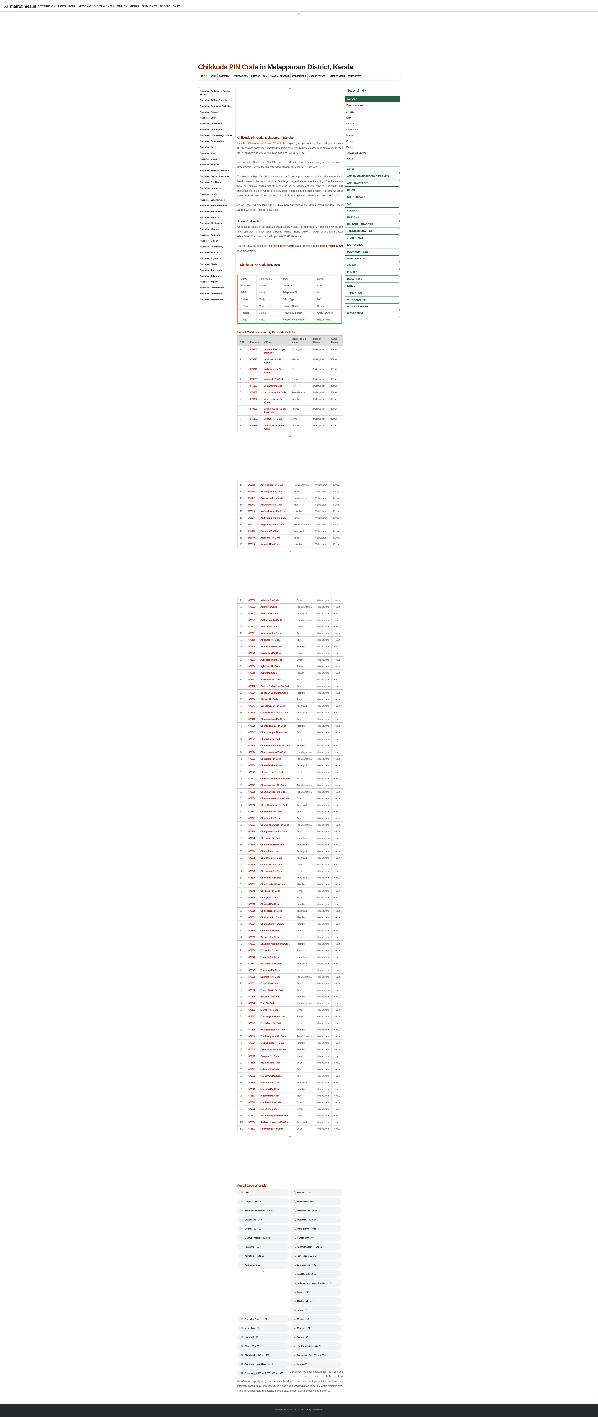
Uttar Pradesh (337, 76)
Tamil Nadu (354, 293)
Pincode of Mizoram (209, 229)
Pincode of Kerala (208, 194)
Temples (121, 6)
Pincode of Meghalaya (210, 223)
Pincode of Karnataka (210, 188)
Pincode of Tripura (208, 281)
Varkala (349, 158)
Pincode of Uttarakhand (211, 293)
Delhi (72, 6)
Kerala (203, 76)
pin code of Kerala (284, 245)
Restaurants (149, 6)
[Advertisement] (299, 36)
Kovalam (350, 123)
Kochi (348, 117)
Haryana (353, 217)
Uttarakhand (299, 76)
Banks (176, 6)
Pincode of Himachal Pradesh (214, 170)
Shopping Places (104, 6)
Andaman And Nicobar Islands (368, 176)
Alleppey (350, 112)
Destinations (45, 6)
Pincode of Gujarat (208, 159)
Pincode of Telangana (210, 276)
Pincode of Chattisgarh (210, 129)
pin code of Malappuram (329, 245)
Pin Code (165, 6)
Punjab (352, 272)
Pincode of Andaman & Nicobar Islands (215, 93)
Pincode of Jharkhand (210, 182)
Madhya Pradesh (358, 251)
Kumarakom (352, 129)
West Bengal (356, 313)
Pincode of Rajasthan (210, 258)
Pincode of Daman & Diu (211, 141)
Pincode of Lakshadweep (212, 200)
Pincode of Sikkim (208, 264)
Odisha (351, 265)
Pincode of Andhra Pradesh (213, 100)
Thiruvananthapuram (356, 153)
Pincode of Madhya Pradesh (213, 205)
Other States (354, 76)
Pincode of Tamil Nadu (210, 270)
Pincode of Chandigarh (211, 123)
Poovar (349, 147)
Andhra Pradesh (317, 76)
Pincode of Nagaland (209, 235)
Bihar (351, 190)
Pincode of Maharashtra (211, 211)
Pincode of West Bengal (211, 299)
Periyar (349, 141)
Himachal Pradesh (279, 76)
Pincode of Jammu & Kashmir (214, 176)
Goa (265, 76)
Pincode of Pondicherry (211, 246)
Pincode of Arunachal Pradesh (214, 106)
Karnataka (355, 245)
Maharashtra (240, 76)
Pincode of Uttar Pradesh (211, 287)
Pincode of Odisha (208, 241)
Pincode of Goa (207, 153)
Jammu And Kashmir (360, 231)
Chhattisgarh (356, 197)
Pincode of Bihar (207, 117)
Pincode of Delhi (207, 147)
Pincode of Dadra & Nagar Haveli (215, 135)
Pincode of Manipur (209, 217)
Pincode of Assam (208, 112)
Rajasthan (224, 76)
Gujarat (255, 76)
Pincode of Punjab (208, 252)
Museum (134, 6)
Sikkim (351, 286)
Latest (62, 6)
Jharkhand (355, 238)
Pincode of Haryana (209, 164)
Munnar (350, 135)
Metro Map (84, 6)
